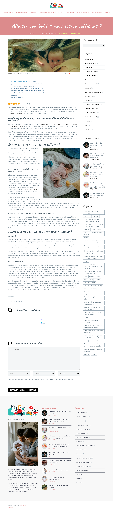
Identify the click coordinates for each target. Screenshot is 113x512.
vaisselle (87, 354)
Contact (107, 12)
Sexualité (87, 121)
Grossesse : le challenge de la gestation (93, 247)
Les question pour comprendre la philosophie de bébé (93, 266)
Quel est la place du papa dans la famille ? (92, 313)
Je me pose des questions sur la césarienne (93, 252)
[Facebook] (9, 301)
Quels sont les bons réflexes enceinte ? (93, 332)
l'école (86, 261)
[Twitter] (11, 301)
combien (87, 216)
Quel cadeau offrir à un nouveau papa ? (97, 165)
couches (87, 229)
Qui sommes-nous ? (31, 483)
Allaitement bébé (21, 12)
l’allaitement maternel (15, 113)
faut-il (86, 238)
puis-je (100, 286)
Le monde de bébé (90, 112)
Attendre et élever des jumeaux (91, 212)
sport (96, 341)
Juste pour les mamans (48, 12)
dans (99, 229)
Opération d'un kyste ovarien (58, 470)
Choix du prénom (83, 12)
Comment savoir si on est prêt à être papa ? (97, 194)
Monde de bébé (97, 12)
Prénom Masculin (90, 286)
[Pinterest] (14, 301)
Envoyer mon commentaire (23, 390)
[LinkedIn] (19, 301)
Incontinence (89, 96)
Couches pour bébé (91, 71)
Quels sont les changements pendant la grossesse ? (93, 337)
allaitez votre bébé (31, 189)
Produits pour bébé (91, 117)
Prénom (97, 279)
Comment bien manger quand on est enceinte (92, 220)
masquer (34, 81)
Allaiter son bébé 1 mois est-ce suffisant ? (58, 486)
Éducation (70, 12)
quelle (86, 317)
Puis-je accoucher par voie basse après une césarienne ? (97, 174)
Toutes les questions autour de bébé (93, 350)
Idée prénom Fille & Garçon (93, 92)
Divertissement (89, 79)
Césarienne (88, 67)
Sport (86, 125)
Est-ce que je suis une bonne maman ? (93, 234)
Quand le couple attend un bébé (93, 298)
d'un (93, 229)
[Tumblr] (16, 301)
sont (90, 341)
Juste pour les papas (91, 108)
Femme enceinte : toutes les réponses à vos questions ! (93, 242)
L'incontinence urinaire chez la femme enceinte (93, 257)
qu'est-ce (93, 289)
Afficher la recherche (103, 45)
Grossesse (33, 12)
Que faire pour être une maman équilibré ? (92, 308)
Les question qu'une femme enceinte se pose (93, 272)
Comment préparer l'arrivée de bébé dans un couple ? (93, 225)
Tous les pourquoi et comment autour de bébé (93, 345)
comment (95, 216)
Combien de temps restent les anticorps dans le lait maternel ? (97, 185)
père (85, 289)
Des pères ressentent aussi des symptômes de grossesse (97, 155)
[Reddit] (21, 301)
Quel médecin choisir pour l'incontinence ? (57, 478)
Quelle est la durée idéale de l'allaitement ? (93, 321)
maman (91, 276)
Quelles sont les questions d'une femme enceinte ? (93, 326)
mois (11, 296)
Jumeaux (61, 12)
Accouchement (8, 12)
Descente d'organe (90, 75)
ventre (94, 354)
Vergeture (88, 129)
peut (85, 279)
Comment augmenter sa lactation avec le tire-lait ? (59, 462)
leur (85, 276)
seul (85, 341)
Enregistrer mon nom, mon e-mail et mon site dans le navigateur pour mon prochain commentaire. (42, 379)
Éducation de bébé (91, 84)
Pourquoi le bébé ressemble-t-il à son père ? (96, 145)
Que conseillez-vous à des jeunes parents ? (92, 303)
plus (91, 279)
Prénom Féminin (89, 283)
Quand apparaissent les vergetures (92, 293)
